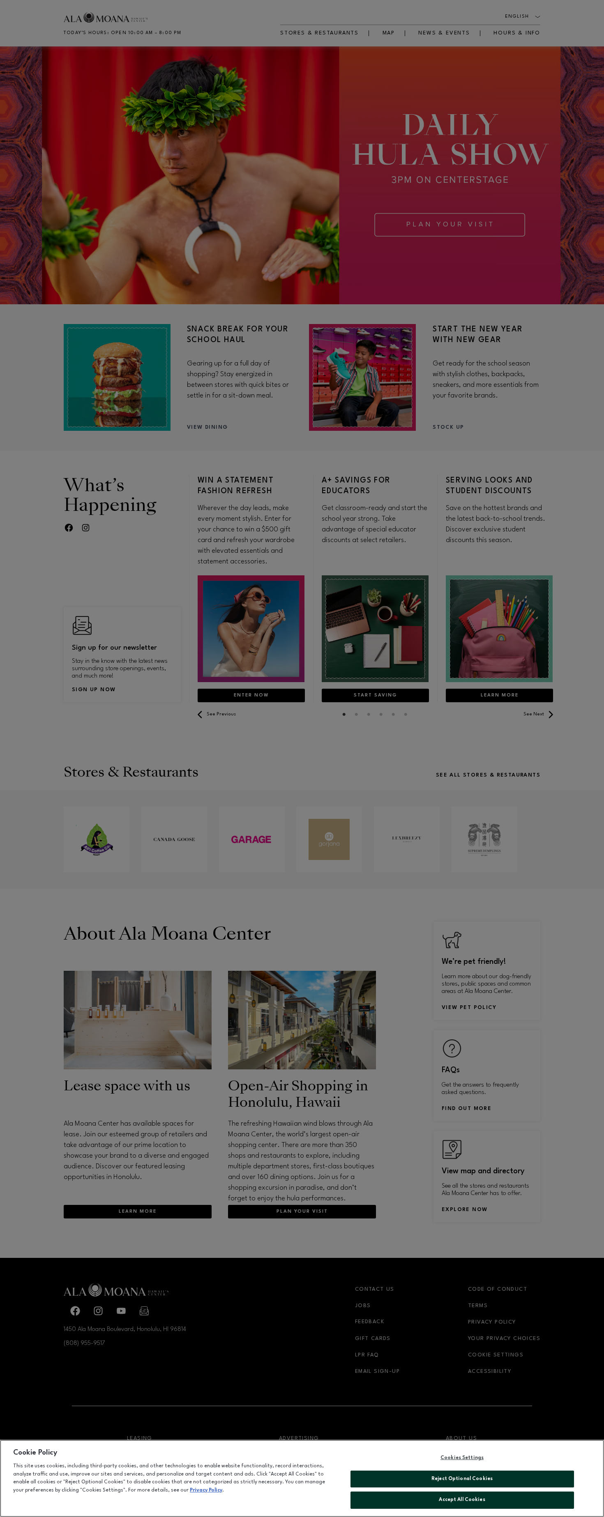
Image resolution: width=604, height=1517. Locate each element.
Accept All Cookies (462, 1499)
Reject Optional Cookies (462, 1478)
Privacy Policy (206, 1490)
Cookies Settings (462, 1457)
